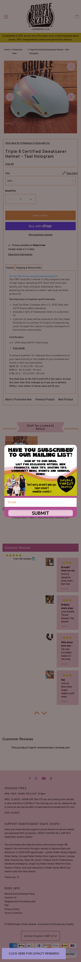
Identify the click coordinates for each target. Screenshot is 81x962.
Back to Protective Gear (18, 399)
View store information (20, 254)
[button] (36, 714)
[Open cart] (77, 16)
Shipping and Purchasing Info (20, 901)
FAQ (6, 905)
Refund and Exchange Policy (20, 893)
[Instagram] (36, 778)
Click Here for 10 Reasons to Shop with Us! (27, 142)
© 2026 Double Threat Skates (20, 924)
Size (7, 173)
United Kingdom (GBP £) (39, 935)
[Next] (71, 97)
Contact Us (10, 897)
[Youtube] (44, 778)
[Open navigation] (6, 16)
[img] (13, 555)
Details (10, 267)
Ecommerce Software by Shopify (55, 924)
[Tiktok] (51, 778)
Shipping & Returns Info (28, 267)
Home (7, 49)
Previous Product (45, 399)
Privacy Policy (12, 909)
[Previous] (10, 97)
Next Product (65, 399)
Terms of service (13, 912)
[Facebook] (30, 778)
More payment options (40, 234)
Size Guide (19, 347)
